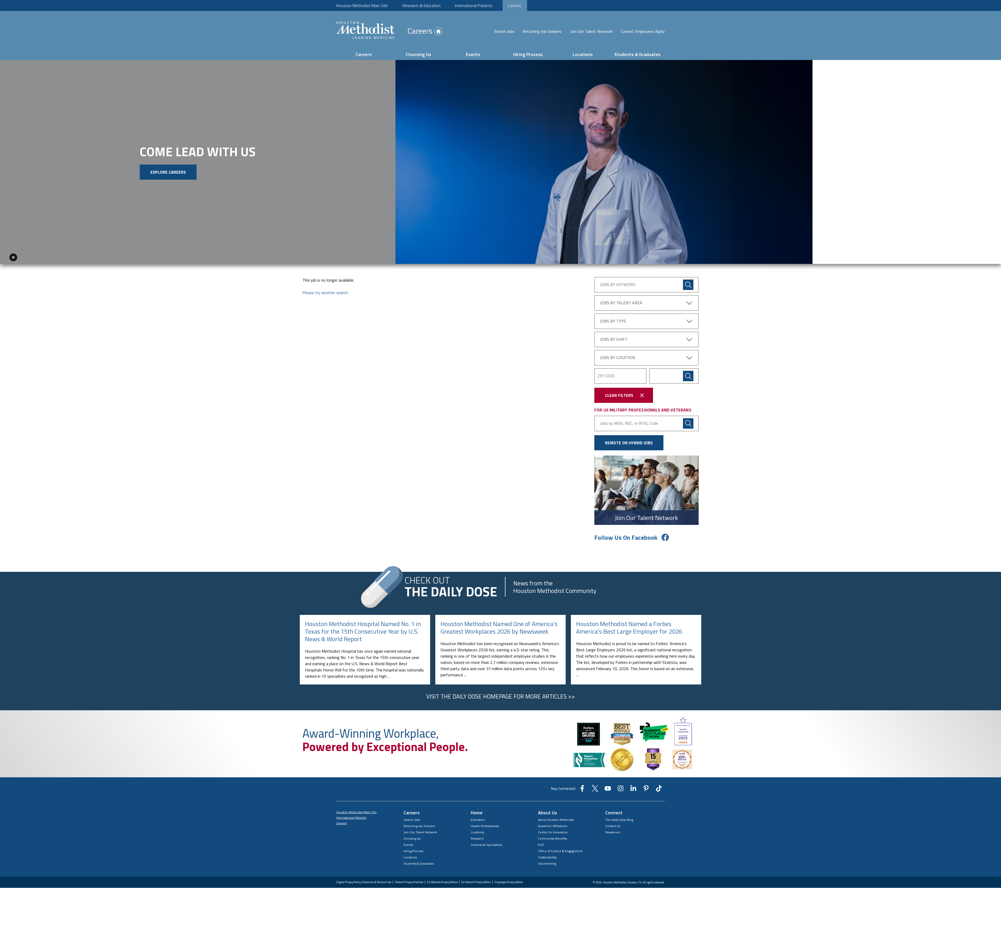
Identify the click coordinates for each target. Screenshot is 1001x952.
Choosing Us (418, 54)
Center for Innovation (553, 830)
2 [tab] (982, 256)
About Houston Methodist (556, 817)
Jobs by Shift (613, 337)
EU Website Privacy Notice (442, 880)
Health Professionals (485, 824)
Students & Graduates (637, 54)
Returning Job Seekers (542, 31)
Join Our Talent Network (591, 31)
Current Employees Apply (643, 31)
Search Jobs (504, 31)
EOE (541, 842)
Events (473, 54)
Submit (688, 374)
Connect (613, 810)
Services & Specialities (486, 842)
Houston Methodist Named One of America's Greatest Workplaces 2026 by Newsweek (499, 625)
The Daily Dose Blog (619, 817)
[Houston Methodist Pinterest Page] (646, 788)
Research (477, 836)
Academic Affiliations (552, 824)
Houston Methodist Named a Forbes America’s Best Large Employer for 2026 (629, 625)
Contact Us (612, 824)
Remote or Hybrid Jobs (629, 441)
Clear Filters (619, 393)
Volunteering (547, 861)
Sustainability (547, 855)
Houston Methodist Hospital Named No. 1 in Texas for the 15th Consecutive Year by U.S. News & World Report (363, 629)
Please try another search (325, 291)
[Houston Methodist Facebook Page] (582, 788)
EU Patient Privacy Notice (476, 880)
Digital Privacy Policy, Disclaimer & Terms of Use (363, 880)
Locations (583, 54)
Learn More (149, 182)
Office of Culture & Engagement (560, 849)
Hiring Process (528, 54)
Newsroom (612, 830)
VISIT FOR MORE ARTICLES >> (500, 694)
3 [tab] (988, 256)
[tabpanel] (500, 161)
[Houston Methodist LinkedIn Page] (633, 788)
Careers (514, 5)
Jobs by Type (613, 319)
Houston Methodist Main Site (362, 5)
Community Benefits (552, 836)
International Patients (473, 5)
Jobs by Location (617, 356)
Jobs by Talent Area (621, 301)
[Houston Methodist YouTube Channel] (608, 788)
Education (478, 817)
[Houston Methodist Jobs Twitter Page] (595, 788)
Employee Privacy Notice (509, 880)
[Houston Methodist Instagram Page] (620, 788)
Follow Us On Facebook (625, 535)
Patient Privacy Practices (409, 880)
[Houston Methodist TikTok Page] (659, 788)
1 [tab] (976, 256)
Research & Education (421, 5)
